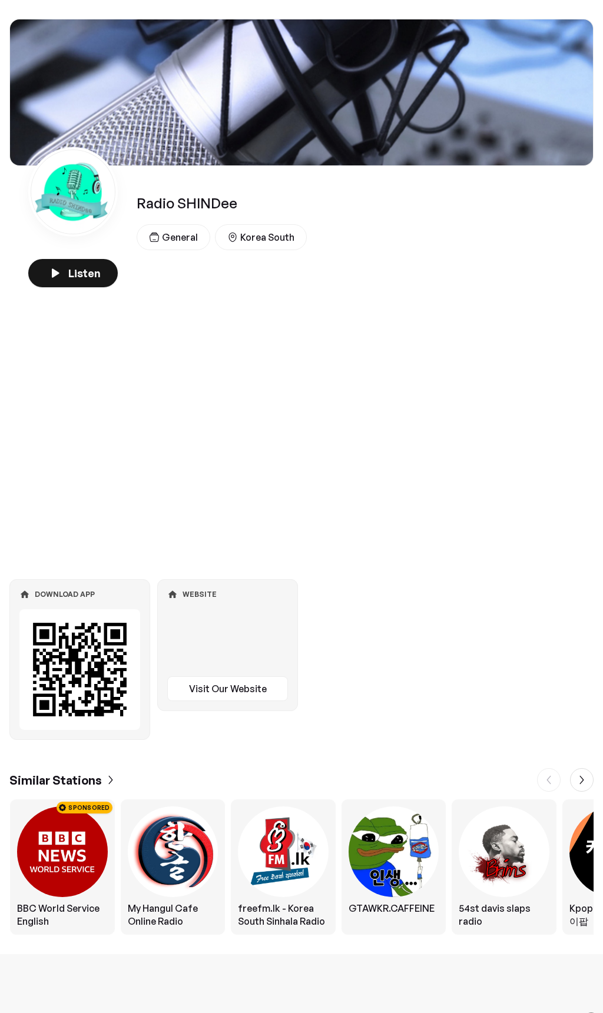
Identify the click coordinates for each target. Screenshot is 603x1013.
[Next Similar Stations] (582, 780)
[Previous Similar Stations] (549, 780)
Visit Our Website (228, 689)
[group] (301, 867)
